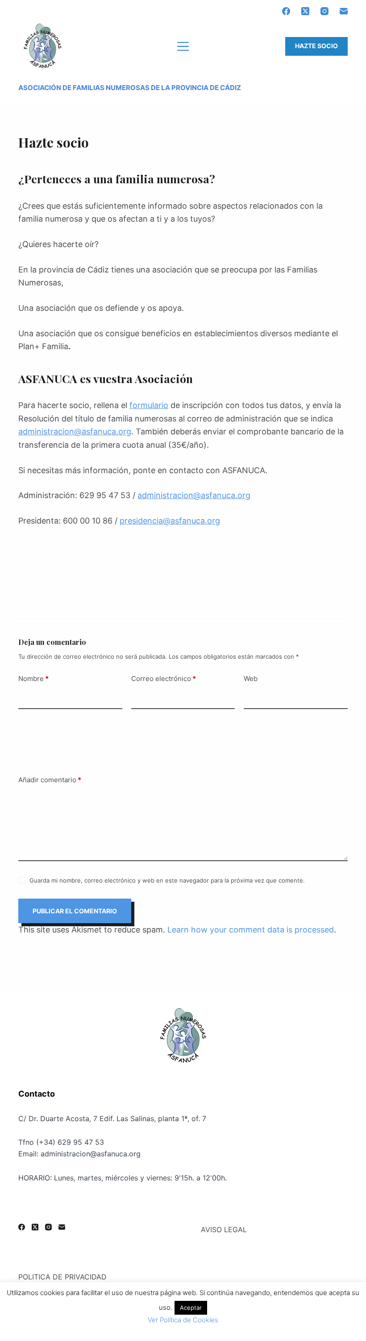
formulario (148, 405)
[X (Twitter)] (305, 11)
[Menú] (183, 46)
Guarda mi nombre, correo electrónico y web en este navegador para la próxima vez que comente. (167, 880)
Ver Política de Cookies (183, 1320)
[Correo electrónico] (344, 11)
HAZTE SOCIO (316, 46)
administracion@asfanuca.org (74, 431)
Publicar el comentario (75, 911)
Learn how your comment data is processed (250, 929)
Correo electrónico (163, 678)
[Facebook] (286, 11)
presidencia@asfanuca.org (170, 520)
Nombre (33, 678)
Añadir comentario (49, 780)
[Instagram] (324, 11)
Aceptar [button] (191, 1307)
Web (251, 678)
